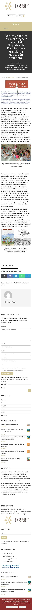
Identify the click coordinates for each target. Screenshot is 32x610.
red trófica (20, 492)
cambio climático (17, 476)
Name (3, 344)
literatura (20, 282)
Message (3, 326)
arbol (11, 474)
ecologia (17, 483)
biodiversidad (4, 476)
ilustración (8, 487)
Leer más (22, 607)
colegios (3, 478)
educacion (22, 483)
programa (14, 492)
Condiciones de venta (8, 556)
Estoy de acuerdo (12, 607)
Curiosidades (4, 403)
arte (19, 474)
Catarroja (24, 476)
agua (2, 472)
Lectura (3, 412)
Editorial (3, 406)
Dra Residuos (10, 483)
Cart (20, 16)
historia (3, 487)
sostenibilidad (11, 494)
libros (21, 487)
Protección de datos (7, 553)
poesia (3, 492)
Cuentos (3, 400)
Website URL (4, 358)
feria (29, 485)
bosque (10, 476)
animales (7, 474)
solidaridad (4, 494)
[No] (30, 604)
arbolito (15, 474)
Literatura (4, 415)
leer (16, 487)
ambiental (20, 472)
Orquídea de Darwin (22, 490)
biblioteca (23, 474)
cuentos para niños (16, 481)
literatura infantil (5, 490)
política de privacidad (21, 541)
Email (3, 351)
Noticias (18, 63)
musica (12, 490)
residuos (25, 492)
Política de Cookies (7, 561)
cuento (5, 282)
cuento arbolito (26, 478)
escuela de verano (23, 485)
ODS (16, 490)
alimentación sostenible (10, 472)
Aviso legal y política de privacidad (11, 559)
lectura (13, 487)
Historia (3, 409)
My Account (11, 16)
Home (13, 63)
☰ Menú (16, 24)
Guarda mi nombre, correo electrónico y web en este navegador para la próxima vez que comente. (13, 369)
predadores (8, 492)
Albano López (10, 77)
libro (19, 487)
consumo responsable (12, 478)
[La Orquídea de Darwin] (16, 6)
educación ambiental (13, 282)
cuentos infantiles (6, 481)
